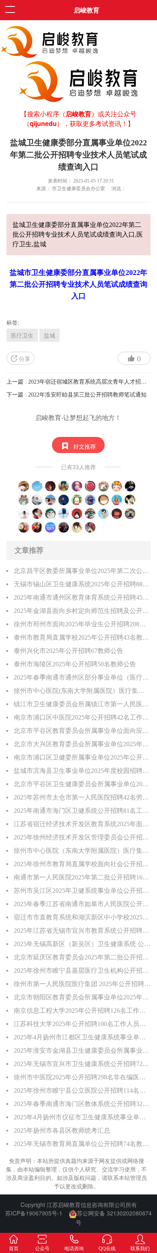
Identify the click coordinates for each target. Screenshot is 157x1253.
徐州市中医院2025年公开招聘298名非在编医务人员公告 (82, 1077)
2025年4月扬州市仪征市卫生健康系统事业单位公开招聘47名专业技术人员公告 (82, 1117)
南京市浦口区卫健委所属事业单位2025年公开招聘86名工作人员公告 (82, 757)
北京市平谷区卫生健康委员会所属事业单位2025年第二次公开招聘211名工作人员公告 (82, 784)
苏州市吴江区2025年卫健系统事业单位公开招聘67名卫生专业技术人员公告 (82, 890)
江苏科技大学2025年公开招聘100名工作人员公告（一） (82, 1023)
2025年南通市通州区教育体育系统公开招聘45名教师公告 (82, 597)
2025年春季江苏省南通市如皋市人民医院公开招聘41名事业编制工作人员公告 (82, 903)
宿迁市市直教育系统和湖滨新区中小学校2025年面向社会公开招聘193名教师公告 (82, 917)
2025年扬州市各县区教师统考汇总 (62, 1130)
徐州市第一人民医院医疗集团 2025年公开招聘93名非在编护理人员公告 (82, 983)
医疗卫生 (22, 335)
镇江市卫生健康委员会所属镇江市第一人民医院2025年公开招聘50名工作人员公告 (82, 704)
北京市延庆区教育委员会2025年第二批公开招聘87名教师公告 (82, 957)
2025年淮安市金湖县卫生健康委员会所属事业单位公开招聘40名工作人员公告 (82, 1050)
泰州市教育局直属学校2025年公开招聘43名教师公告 (82, 637)
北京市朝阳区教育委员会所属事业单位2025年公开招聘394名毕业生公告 (82, 997)
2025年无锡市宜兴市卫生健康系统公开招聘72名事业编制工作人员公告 (82, 1063)
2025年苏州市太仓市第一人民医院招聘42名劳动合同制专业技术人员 (82, 797)
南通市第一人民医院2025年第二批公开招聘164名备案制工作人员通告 (82, 877)
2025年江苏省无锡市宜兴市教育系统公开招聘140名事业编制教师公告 (82, 930)
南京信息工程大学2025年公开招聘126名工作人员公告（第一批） (82, 1010)
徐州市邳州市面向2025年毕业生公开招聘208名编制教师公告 (82, 624)
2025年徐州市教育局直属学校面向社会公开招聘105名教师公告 (82, 864)
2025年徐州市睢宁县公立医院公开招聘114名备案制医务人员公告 (82, 1090)
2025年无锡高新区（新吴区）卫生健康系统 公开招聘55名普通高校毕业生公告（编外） (82, 943)
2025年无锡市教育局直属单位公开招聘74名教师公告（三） (82, 1143)
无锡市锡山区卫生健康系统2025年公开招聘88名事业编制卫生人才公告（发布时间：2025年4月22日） (82, 584)
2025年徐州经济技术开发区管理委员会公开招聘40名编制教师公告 (82, 837)
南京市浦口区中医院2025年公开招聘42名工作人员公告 (82, 717)
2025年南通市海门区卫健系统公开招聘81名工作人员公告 (82, 810)
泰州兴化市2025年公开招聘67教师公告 (68, 650)
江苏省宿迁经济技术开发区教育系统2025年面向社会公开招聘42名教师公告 (82, 824)
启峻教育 (86, 10)
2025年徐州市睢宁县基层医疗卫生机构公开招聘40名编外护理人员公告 (82, 970)
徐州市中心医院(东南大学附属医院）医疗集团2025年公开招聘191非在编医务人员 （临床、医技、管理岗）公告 (82, 690)
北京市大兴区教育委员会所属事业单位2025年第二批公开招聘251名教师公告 (82, 744)
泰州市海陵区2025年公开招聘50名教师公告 (75, 664)
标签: (12, 322)
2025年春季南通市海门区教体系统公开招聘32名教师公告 (82, 1103)
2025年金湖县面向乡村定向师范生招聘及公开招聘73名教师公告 (82, 610)
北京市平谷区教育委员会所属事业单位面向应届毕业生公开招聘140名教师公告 (82, 730)
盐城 (49, 335)
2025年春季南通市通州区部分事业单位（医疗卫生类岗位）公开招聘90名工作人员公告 (82, 677)
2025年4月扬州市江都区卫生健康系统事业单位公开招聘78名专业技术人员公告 (82, 1037)
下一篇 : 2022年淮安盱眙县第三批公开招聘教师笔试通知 (76, 395)
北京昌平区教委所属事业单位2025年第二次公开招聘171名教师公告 (82, 570)
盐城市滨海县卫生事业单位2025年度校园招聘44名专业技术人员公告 (82, 770)
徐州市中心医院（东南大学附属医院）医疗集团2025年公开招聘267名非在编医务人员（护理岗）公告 (82, 850)
